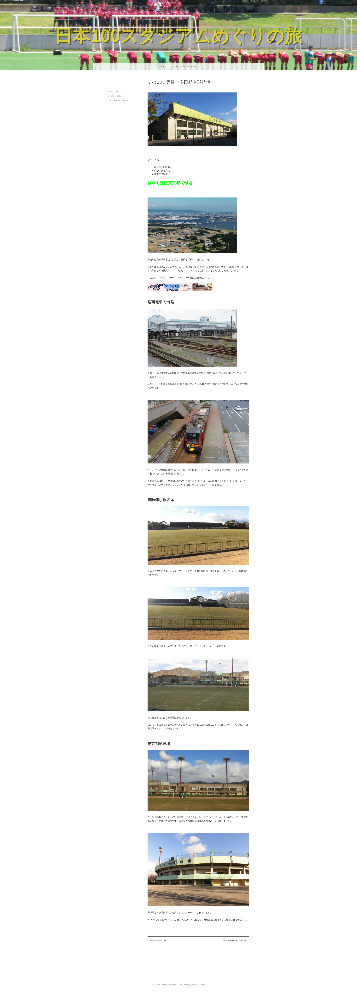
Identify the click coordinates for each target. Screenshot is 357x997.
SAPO (116, 91)
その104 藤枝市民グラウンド (236, 940)
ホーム (163, 66)
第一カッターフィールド (177, 571)
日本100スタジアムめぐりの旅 (178, 36)
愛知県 (119, 96)
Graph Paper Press (197, 985)
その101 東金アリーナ (158, 940)
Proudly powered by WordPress (164, 985)
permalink (125, 100)
